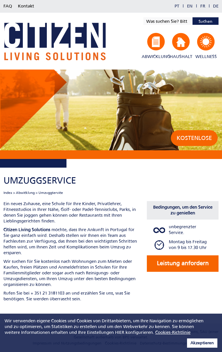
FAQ (7, 6)
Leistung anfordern (183, 263)
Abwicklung (25, 193)
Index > (9, 193)
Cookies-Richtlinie (172, 333)
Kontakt (26, 6)
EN (190, 6)
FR (202, 6)
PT (177, 6)
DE (216, 6)
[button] (156, 46)
